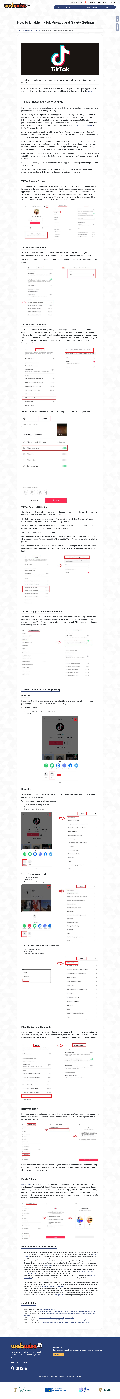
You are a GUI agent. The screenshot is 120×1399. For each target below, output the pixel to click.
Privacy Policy (43, 1376)
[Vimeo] (21, 1368)
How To (24, 30)
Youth (78, 7)
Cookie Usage (70, 1376)
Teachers (69, 7)
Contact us (106, 2)
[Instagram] (26, 1368)
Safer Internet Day (90, 7)
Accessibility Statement (57, 1376)
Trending (37, 30)
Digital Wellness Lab (84, 125)
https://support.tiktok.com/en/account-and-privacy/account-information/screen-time (67, 1322)
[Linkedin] (17, 1368)
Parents (59, 7)
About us (92, 2)
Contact (78, 1376)
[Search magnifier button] (85, 2)
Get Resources (106, 7)
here (90, 91)
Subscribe (57, 1354)
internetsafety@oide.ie (22, 1362)
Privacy (99, 2)
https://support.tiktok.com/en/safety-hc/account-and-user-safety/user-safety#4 (62, 1320)
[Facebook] (12, 1368)
